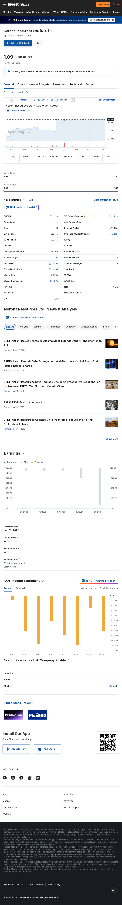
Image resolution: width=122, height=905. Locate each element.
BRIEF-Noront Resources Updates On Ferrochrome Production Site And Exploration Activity (48, 422)
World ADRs (60, 12)
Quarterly (20, 588)
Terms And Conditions (14, 884)
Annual (8, 588)
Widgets (7, 814)
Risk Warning (54, 884)
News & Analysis (39, 84)
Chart (21, 84)
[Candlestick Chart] (7, 100)
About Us (68, 794)
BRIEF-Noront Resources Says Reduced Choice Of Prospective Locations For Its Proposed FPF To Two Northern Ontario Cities (52, 384)
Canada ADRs (79, 12)
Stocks (7, 12)
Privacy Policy (36, 884)
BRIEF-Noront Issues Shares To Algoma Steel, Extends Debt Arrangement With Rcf (53, 343)
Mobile (6, 801)
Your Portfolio (10, 807)
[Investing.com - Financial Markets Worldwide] (18, 4)
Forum (90, 84)
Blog (5, 794)
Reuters (7, 391)
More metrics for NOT (106, 199)
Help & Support (72, 807)
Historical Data (23, 92)
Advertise (69, 801)
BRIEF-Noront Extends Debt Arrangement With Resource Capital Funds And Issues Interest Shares (51, 363)
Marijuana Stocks (100, 12)
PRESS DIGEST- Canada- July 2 (23, 402)
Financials (59, 84)
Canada (18, 12)
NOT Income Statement (22, 581)
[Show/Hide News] (73, 100)
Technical (76, 84)
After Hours (32, 12)
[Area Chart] (11, 100)
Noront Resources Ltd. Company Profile (35, 660)
